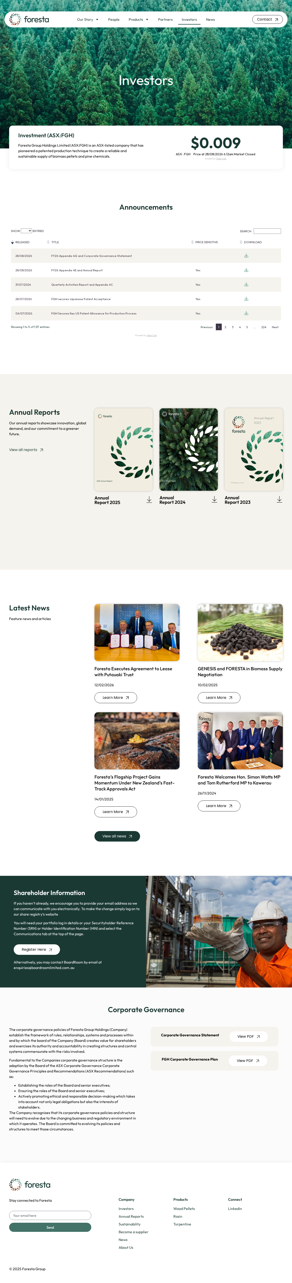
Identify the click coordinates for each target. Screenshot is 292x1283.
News (210, 19)
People (114, 19)
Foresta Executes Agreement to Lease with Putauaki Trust (133, 671)
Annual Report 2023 (237, 500)
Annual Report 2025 (107, 500)
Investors (189, 19)
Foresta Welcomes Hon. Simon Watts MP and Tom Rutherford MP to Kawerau (239, 780)
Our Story (85, 19)
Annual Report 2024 (172, 500)
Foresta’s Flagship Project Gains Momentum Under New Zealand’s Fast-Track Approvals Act (134, 783)
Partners (165, 19)
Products (136, 19)
